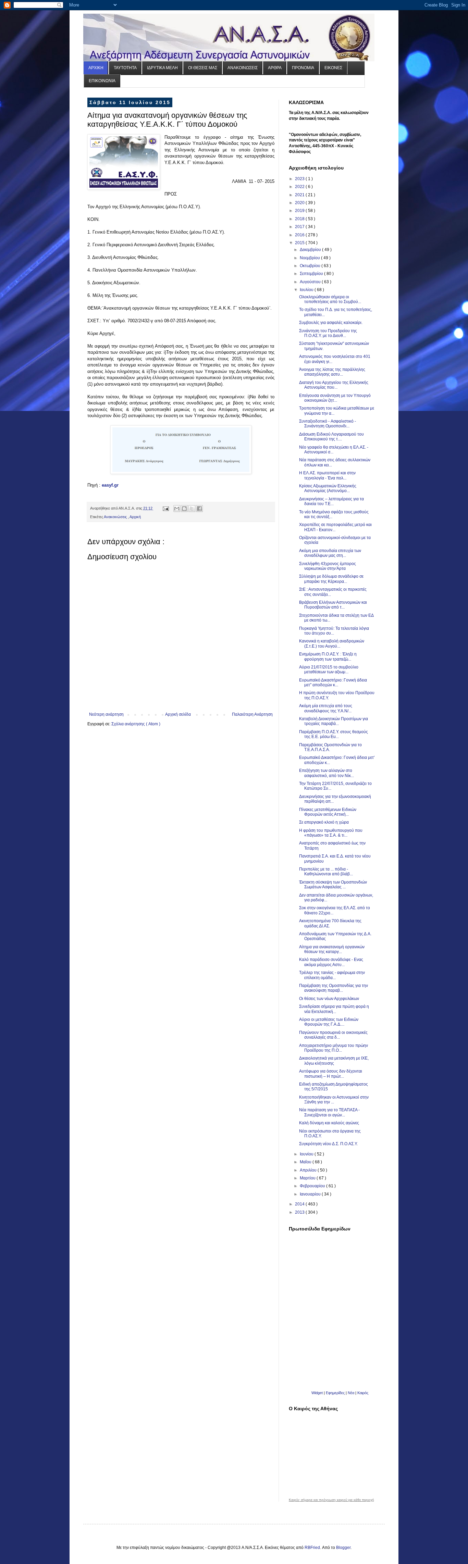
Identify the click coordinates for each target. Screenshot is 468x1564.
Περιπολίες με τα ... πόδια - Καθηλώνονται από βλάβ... (326, 871)
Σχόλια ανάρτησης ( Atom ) (135, 724)
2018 (300, 218)
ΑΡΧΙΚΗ (95, 67)
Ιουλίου (307, 289)
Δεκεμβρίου (311, 249)
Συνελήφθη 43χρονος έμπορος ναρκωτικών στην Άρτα (327, 566)
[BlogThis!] (184, 508)
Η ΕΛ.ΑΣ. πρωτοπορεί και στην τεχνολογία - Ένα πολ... (327, 475)
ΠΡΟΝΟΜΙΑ (303, 67)
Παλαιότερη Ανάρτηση (252, 714)
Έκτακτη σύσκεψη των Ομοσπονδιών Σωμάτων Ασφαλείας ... (333, 884)
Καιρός (362, 1393)
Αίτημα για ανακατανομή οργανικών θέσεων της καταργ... (332, 949)
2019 (300, 210)
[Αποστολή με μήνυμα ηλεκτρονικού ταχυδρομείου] (176, 508)
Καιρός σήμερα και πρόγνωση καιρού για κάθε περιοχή (331, 1500)
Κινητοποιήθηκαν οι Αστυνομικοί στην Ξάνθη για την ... (334, 1099)
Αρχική (135, 517)
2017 (300, 226)
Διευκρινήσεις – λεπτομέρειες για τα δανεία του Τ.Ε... (331, 501)
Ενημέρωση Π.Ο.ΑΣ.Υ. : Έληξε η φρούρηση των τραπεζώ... (328, 656)
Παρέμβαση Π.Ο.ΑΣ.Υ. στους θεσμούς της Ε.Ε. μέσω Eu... (333, 734)
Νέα (351, 1393)
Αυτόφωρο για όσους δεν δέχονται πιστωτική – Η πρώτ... (330, 1073)
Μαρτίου (308, 1178)
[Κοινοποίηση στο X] (191, 508)
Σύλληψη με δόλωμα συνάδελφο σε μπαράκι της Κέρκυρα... (331, 579)
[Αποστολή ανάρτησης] (165, 508)
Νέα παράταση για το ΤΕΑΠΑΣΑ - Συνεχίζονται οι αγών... (329, 1112)
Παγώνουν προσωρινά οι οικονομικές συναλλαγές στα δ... (333, 1035)
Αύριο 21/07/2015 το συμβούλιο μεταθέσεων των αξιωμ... (328, 669)
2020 (300, 202)
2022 (300, 186)
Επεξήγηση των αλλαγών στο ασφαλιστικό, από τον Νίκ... (326, 773)
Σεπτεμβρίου (312, 273)
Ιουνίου (307, 1154)
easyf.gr (110, 485)
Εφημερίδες (335, 1393)
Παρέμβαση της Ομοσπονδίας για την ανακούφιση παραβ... (333, 988)
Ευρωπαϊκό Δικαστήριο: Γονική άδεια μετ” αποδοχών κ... (333, 682)
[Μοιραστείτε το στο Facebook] (199, 508)
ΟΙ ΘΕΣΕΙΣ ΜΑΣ (202, 67)
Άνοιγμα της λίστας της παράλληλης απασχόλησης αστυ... (332, 372)
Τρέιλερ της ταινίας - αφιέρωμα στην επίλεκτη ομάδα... (332, 975)
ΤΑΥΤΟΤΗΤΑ (125, 67)
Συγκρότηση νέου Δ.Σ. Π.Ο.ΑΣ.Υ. (328, 1143)
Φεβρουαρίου (313, 1186)
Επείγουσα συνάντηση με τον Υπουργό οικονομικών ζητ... (335, 398)
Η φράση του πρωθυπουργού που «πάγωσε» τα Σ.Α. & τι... (330, 833)
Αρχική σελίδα (178, 714)
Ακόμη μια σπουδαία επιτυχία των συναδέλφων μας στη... (330, 553)
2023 (300, 178)
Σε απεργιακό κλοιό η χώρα (324, 822)
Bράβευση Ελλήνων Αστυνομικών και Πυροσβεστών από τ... (333, 605)
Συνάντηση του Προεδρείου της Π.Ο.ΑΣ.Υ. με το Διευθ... (328, 333)
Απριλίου (309, 1170)
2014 (300, 1204)
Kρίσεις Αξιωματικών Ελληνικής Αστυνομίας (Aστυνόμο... (327, 488)
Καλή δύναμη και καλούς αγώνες (329, 1123)
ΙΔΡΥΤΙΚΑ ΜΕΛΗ (162, 67)
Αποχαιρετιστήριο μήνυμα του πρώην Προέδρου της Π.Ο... (333, 1048)
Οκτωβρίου (310, 265)
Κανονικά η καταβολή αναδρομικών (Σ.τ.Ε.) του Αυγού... (331, 643)
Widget (317, 1393)
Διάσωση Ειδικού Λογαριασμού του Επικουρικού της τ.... (331, 436)
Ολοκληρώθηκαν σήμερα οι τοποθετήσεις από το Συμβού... (330, 299)
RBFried (312, 1547)
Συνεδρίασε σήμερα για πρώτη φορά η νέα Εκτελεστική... (334, 1009)
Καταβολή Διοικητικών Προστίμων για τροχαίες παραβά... (333, 721)
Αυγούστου (311, 281)
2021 (300, 194)
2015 (300, 242)
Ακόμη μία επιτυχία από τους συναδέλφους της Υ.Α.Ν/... (325, 708)
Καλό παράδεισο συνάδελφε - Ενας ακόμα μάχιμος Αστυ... (331, 962)
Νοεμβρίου (310, 257)
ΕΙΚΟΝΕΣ (333, 67)
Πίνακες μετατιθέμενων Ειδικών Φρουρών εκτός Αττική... (327, 812)
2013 (300, 1212)
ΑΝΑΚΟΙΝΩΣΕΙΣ (242, 67)
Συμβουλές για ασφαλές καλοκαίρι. (330, 322)
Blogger (343, 1547)
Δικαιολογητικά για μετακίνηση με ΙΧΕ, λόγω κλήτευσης (334, 1060)
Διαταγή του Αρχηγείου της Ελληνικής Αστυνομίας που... (333, 385)
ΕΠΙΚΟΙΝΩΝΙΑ (102, 80)
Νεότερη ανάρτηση (106, 714)
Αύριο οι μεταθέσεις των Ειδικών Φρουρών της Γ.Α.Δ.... (328, 1022)
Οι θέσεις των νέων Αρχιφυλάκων (329, 998)
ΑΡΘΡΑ (275, 67)
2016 (300, 235)
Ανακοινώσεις (116, 517)
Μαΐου (306, 1162)
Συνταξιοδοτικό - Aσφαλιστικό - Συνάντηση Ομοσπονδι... (327, 423)
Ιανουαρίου (311, 1194)
